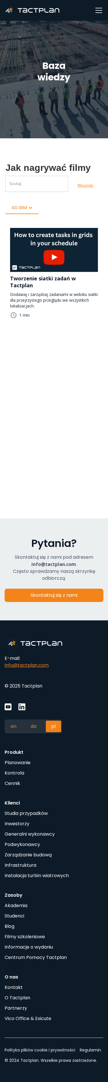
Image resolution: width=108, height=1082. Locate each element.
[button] (97, 10)
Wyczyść (85, 185)
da (33, 726)
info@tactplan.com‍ (27, 665)
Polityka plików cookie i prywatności (40, 1050)
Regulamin (90, 1050)
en (13, 726)
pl (53, 726)
